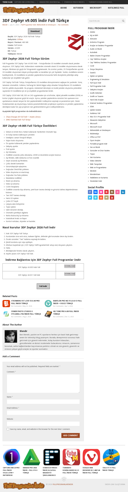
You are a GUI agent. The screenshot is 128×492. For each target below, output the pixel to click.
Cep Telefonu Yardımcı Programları (103, 62)
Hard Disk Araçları (97, 100)
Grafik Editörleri (96, 93)
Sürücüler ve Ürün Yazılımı (100, 151)
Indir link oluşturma (115, 484)
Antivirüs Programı (97, 42)
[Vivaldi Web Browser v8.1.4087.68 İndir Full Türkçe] (91, 457)
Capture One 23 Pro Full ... (25, 2)
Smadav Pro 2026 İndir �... (50, 2)
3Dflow (20, 39)
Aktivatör (93, 39)
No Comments (63, 25)
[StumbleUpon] (101, 197)
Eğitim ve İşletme (96, 76)
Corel (92, 66)
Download (35, 31)
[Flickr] (101, 192)
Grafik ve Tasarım (96, 96)
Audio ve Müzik (96, 49)
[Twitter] (90, 197)
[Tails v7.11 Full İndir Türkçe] (111, 457)
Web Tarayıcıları (96, 164)
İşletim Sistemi (95, 110)
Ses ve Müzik (95, 147)
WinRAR (93, 171)
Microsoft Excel (96, 127)
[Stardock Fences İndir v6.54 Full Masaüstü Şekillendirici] (51, 457)
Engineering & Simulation (99, 79)
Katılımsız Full (116, 8)
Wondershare (95, 174)
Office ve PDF (95, 137)
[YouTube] (112, 197)
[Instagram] (112, 192)
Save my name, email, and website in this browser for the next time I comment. (40, 429)
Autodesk (78, 8)
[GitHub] (106, 197)
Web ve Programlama (98, 168)
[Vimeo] (95, 197)
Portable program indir (98, 144)
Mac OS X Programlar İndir (100, 117)
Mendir (5, 25)
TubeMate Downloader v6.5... (101, 2)
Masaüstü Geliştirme (98, 120)
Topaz (92, 154)
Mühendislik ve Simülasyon (46, 25)
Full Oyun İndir (95, 83)
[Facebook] (90, 192)
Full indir (43, 286)
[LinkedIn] (123, 192)
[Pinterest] (106, 192)
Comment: (11, 372)
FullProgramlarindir (63, 484)
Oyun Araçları (95, 140)
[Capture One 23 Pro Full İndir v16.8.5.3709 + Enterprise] (11, 457)
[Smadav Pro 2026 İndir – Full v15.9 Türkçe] (31, 457)
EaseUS (93, 73)
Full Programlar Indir (28, 25)
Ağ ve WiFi (94, 35)
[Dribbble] (117, 192)
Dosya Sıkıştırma (96, 69)
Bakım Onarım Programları (100, 56)
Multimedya (94, 134)
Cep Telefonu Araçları (98, 59)
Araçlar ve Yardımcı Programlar (101, 46)
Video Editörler (95, 161)
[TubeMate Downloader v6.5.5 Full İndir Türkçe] (71, 457)
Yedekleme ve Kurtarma (99, 178)
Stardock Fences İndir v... (74, 2)
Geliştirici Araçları (96, 90)
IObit (92, 107)
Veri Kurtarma (95, 157)
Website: (10, 419)
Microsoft (96, 8)
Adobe (63, 8)
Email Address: (13, 408)
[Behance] (95, 192)
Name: (10, 397)
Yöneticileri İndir (96, 181)
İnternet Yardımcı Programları (101, 103)
